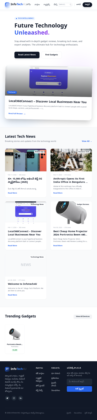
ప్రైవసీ (69, 413)
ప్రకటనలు (55, 378)
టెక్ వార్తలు (40, 373)
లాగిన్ (78, 5)
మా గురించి (55, 373)
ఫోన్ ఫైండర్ (40, 386)
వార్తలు (37, 4)
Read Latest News (27, 55)
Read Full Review (16, 114)
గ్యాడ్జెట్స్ (47, 4)
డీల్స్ (55, 4)
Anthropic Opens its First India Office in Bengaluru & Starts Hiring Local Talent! (70, 182)
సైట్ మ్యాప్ (88, 413)
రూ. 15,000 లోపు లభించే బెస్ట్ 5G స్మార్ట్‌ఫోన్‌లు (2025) (25, 180)
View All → (87, 141)
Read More (12, 193)
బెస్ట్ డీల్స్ (39, 390)
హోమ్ (28, 4)
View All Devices (83, 317)
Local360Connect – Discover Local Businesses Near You (47, 102)
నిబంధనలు (55, 390)
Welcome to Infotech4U (22, 284)
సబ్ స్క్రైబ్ (79, 389)
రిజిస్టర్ (87, 5)
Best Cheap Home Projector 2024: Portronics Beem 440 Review (70, 235)
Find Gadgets (51, 55)
